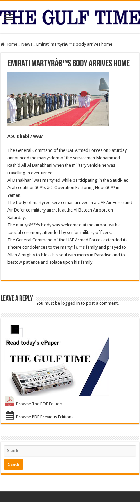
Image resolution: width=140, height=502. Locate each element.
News (26, 44)
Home (11, 44)
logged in (70, 303)
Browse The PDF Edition (39, 403)
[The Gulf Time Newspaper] (70, 16)
